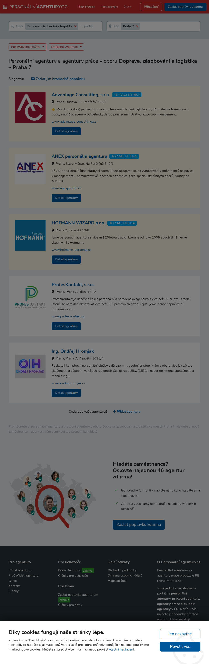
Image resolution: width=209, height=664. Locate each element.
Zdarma (87, 571)
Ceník (13, 581)
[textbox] (82, 26)
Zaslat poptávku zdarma (139, 524)
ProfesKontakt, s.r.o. (73, 285)
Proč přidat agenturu (24, 575)
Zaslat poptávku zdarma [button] (185, 6)
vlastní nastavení (121, 649)
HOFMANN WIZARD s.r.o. (78, 223)
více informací (78, 649)
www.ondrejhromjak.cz (68, 383)
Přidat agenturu (109, 6)
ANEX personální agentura (79, 156)
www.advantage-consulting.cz (74, 121)
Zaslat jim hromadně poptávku (60, 79)
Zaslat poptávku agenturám (78, 594)
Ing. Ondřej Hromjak (73, 351)
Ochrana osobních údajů (125, 575)
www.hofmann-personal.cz (71, 249)
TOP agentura (127, 95)
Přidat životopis (86, 6)
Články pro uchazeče (73, 575)
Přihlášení (151, 6)
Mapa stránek (117, 581)
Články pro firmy (70, 605)
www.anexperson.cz (66, 188)
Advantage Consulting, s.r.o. (81, 95)
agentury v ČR (167, 609)
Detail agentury (66, 131)
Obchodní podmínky (122, 570)
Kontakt (14, 586)
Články (127, 6)
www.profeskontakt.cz (68, 316)
